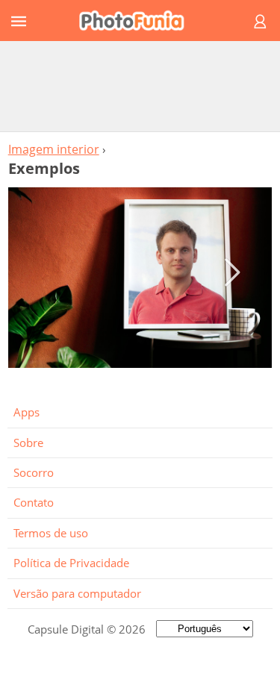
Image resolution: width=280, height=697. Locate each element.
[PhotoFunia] (137, 20)
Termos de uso (50, 532)
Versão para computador (77, 593)
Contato (33, 502)
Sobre (28, 442)
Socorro (33, 472)
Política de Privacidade (71, 562)
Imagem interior (53, 149)
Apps (26, 411)
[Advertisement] (140, 86)
